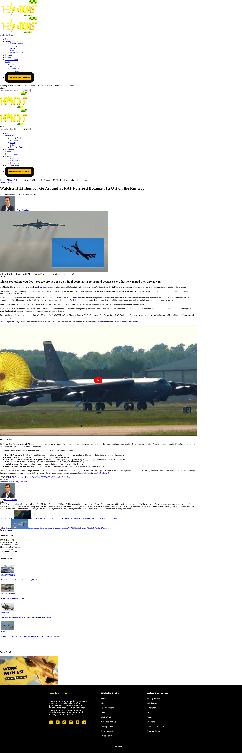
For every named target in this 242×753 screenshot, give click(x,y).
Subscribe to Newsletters (19, 77)
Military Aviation (6, 182)
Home (103, 698)
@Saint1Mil (100, 322)
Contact (104, 712)
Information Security (155, 726)
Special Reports (107, 708)
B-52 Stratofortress (45, 287)
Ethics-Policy (106, 736)
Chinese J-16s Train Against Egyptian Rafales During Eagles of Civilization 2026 (30, 636)
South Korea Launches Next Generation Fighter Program (21, 580)
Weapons (151, 722)
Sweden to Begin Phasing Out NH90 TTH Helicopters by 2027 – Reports (26, 617)
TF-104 (84, 473)
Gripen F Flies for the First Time (12, 598)
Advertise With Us (108, 722)
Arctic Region (75, 300)
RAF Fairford (54, 477)
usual (5, 298)
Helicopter (151, 708)
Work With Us (106, 717)
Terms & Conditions (109, 731)
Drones (150, 712)
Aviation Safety (153, 703)
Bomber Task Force (33, 477)
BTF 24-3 (45, 477)
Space (149, 717)
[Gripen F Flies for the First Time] (7, 591)
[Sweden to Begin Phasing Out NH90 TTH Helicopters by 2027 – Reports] (7, 610)
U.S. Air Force (66, 477)
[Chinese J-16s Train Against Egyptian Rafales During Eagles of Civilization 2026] (7, 629)
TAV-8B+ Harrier (101, 473)
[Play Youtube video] (98, 380)
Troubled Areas (153, 731)
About (103, 703)
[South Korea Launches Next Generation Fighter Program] (7, 572)
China (3, 631)
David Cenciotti (23, 210)
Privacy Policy (107, 726)
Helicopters (5, 612)
